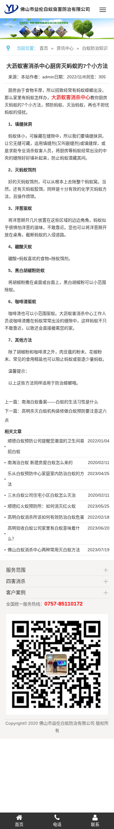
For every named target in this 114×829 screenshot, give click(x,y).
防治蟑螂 (63, 383)
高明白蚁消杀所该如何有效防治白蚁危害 (46, 517)
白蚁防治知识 (95, 48)
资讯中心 (65, 48)
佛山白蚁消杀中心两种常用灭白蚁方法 (44, 549)
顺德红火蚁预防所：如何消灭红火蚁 (42, 506)
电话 (57, 824)
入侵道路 (55, 234)
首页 (44, 48)
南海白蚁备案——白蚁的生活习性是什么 (60, 401)
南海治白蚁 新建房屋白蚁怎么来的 (40, 462)
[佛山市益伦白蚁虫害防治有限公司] (47, 15)
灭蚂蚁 (28, 189)
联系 (95, 824)
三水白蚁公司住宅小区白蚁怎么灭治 (42, 495)
